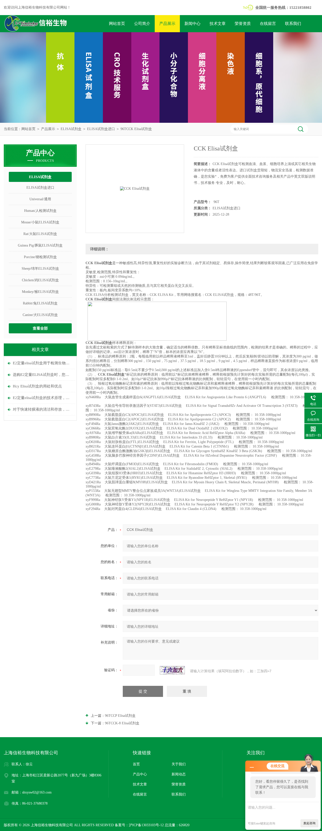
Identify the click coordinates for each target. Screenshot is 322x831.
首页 (136, 764)
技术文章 (218, 23)
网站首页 (117, 23)
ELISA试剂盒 (71, 129)
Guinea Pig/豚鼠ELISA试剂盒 (40, 245)
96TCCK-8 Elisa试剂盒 (122, 723)
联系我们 (293, 23)
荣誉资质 (243, 23)
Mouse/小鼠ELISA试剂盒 (40, 222)
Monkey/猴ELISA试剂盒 (40, 292)
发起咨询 (309, 823)
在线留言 (268, 23)
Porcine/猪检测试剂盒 (40, 257)
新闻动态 (179, 774)
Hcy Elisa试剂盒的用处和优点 (37, 386)
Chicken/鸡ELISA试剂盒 (40, 280)
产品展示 (167, 23)
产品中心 (140, 774)
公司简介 (142, 23)
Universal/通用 (40, 199)
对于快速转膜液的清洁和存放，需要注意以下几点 (43, 409)
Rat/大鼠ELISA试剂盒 (40, 234)
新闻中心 (192, 23)
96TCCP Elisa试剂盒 (120, 716)
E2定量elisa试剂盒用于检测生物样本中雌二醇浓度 (43, 363)
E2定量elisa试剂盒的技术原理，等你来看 (43, 398)
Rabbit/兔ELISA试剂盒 (40, 303)
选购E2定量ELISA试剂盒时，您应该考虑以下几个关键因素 (43, 375)
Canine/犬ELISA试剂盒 (40, 315)
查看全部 (40, 328)
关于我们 (179, 764)
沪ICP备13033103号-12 (146, 825)
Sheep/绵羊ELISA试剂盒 (40, 268)
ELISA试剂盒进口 (101, 129)
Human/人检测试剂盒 (40, 211)
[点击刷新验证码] (172, 670)
